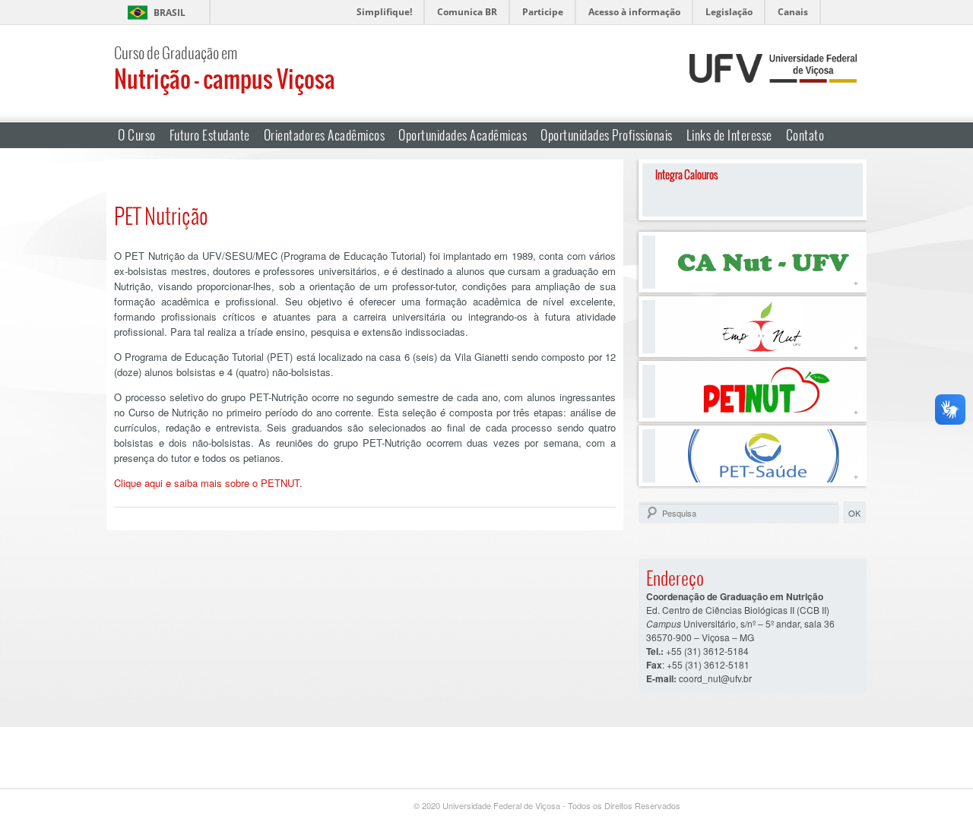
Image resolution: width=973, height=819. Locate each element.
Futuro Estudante (210, 135)
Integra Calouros (686, 174)
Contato (805, 135)
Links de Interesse (729, 135)
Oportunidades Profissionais (606, 135)
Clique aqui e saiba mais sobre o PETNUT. (208, 483)
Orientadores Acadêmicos (324, 135)
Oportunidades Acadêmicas (462, 135)
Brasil (169, 12)
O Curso (137, 135)
